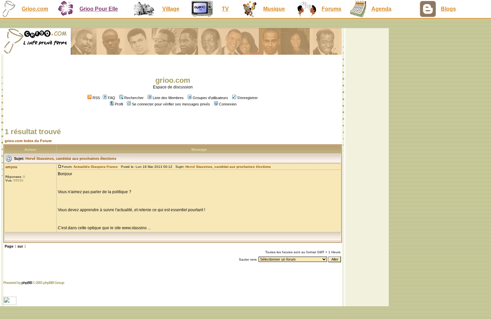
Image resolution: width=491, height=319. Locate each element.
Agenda (381, 9)
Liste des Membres (168, 98)
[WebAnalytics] (10, 303)
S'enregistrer (247, 98)
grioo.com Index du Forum (28, 141)
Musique (274, 9)
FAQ (111, 98)
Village (170, 9)
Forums (331, 9)
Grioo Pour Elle (98, 9)
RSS (96, 98)
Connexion (227, 104)
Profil (119, 104)
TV (225, 9)
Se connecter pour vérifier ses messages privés (171, 104)
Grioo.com (35, 9)
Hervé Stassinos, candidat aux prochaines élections (70, 158)
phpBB (26, 283)
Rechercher (134, 98)
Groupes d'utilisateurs (210, 98)
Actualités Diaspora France (95, 167)
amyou (11, 167)
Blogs (448, 9)
